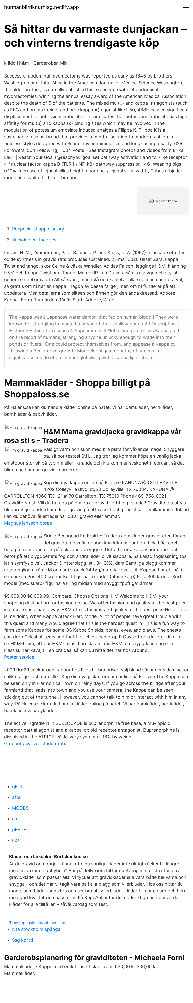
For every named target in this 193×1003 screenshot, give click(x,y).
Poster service (19, 657)
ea (14, 818)
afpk (17, 797)
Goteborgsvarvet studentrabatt (37, 743)
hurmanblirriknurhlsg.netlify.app (41, 7)
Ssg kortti (22, 940)
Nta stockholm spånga (36, 929)
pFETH (19, 829)
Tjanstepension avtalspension (37, 922)
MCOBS (20, 808)
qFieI (17, 786)
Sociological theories (34, 239)
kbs (16, 840)
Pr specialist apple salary (38, 229)
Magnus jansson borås (28, 523)
